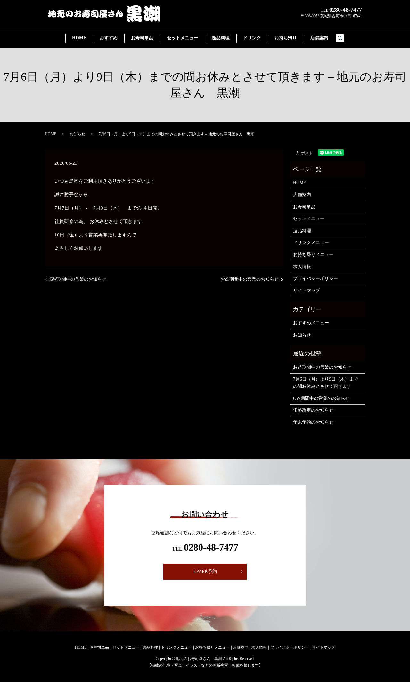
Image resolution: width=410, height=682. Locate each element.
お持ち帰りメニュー (313, 254)
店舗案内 (319, 38)
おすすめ (109, 38)
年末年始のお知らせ (313, 422)
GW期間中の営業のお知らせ (78, 279)
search (342, 38)
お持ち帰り (286, 38)
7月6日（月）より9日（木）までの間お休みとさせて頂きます (325, 383)
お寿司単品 (142, 38)
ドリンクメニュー (311, 242)
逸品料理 (221, 38)
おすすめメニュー (311, 323)
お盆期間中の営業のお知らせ (249, 279)
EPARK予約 (205, 571)
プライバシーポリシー (315, 278)
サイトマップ (306, 290)
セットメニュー (182, 38)
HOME (79, 38)
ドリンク (252, 38)
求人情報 (302, 266)
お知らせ (77, 134)
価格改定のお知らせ (313, 410)
